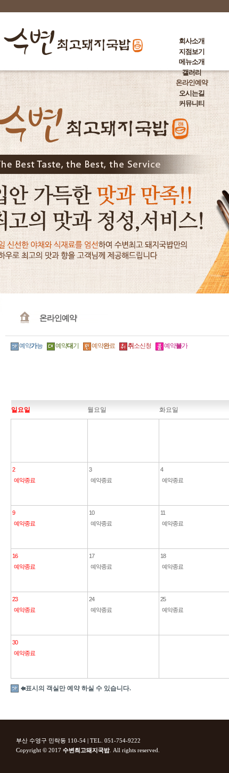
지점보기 (192, 51)
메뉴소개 (192, 62)
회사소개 (192, 41)
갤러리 (191, 72)
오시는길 (192, 93)
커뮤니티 (192, 103)
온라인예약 (192, 82)
